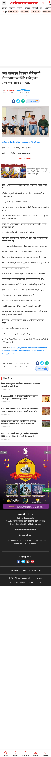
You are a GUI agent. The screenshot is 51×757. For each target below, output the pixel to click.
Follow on (31, 101)
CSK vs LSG (34, 11)
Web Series (22, 11)
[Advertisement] (25, 40)
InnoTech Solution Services (30, 582)
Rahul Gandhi (45, 11)
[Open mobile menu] (4, 3)
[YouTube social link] (32, 561)
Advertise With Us (15, 571)
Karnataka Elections (10, 11)
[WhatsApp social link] (23, 101)
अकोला (25, 95)
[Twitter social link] (18, 101)
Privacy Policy (36, 571)
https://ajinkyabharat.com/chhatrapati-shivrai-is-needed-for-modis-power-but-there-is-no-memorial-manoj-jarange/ (24, 351)
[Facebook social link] (13, 101)
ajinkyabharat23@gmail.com (29, 524)
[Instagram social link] (28, 561)
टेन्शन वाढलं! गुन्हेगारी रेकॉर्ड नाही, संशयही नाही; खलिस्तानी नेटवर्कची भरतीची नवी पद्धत (37, 171)
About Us (26, 571)
